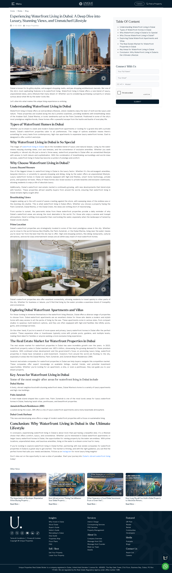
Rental (128, 527)
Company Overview (94, 539)
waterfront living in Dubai (33, 146)
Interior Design (93, 522)
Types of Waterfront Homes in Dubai (135, 30)
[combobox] (120, 84)
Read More (14, 504)
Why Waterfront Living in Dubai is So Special (138, 32)
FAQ (50, 544)
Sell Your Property (55, 553)
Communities (131, 530)
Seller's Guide (54, 530)
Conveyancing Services (96, 524)
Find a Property (155, 4)
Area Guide (53, 536)
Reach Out (130, 553)
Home (12, 11)
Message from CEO (94, 541)
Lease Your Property (56, 555)
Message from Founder (96, 544)
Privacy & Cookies (34, 538)
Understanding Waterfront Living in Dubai (137, 27)
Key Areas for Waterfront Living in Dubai (137, 49)
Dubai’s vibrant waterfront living (96, 456)
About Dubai (53, 524)
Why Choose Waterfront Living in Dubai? (137, 35)
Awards (90, 550)
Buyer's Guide (54, 527)
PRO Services (92, 527)
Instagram (67, 451)
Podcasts (129, 541)
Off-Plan (129, 522)
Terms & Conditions (17, 538)
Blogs (128, 544)
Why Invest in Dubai (56, 522)
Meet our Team (93, 547)
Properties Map (54, 539)
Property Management (95, 530)
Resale (128, 524)
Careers (139, 4)
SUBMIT (137, 101)
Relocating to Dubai (56, 533)
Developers (130, 533)
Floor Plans (53, 541)
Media (20, 11)
